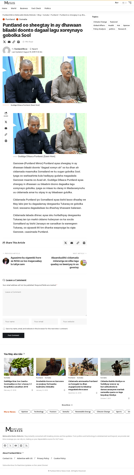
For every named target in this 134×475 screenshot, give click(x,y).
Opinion (126, 25)
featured (114, 22)
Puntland (10, 19)
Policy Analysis (99, 29)
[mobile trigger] (129, 3)
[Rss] (26, 445)
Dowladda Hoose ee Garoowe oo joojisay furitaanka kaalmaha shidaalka (50, 384)
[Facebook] (5, 445)
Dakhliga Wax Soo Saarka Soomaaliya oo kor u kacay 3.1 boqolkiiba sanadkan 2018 (18, 384)
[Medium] (21, 445)
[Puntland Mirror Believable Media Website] (10, 2)
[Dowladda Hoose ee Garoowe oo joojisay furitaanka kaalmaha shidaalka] (51, 367)
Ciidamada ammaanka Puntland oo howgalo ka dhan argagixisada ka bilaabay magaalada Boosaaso (82, 385)
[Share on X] (4, 42)
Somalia (23, 19)
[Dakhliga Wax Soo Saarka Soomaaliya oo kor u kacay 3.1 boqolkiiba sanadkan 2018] (19, 367)
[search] (112, 2)
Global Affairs (99, 25)
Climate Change (100, 22)
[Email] (9, 42)
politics (112, 29)
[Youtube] (15, 445)
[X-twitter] (10, 445)
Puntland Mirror (20, 49)
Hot (118, 25)
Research (122, 29)
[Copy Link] (14, 42)
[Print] (18, 42)
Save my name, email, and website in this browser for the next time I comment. (37, 329)
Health (111, 25)
